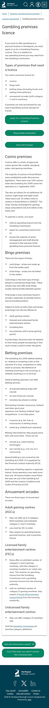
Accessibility (23, 690)
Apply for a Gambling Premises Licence (24, 119)
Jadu (29, 699)
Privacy (36, 693)
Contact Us (35, 690)
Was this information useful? (17, 644)
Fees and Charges (24, 144)
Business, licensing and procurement (25, 14)
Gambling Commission (23, 626)
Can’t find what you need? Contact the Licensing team (23, 653)
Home (4, 14)
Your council (10, 690)
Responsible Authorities (24, 133)
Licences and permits (10, 19)
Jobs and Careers (23, 693)
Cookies (10, 693)
